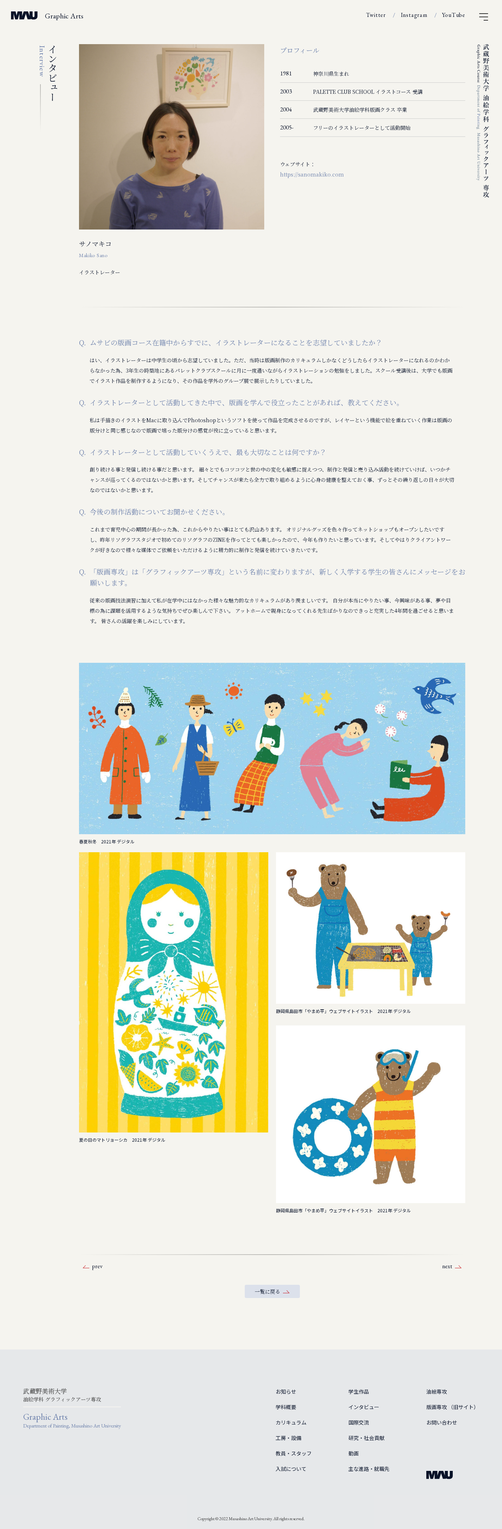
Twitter (376, 15)
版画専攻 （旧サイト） (452, 1407)
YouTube (453, 15)
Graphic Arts (64, 16)
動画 (353, 1453)
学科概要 (286, 1407)
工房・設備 (288, 1437)
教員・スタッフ (294, 1453)
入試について (291, 1468)
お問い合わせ (441, 1422)
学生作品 (358, 1391)
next (447, 1266)
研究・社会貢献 (366, 1437)
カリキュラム (291, 1422)
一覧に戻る (267, 1291)
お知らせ (286, 1391)
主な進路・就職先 (369, 1468)
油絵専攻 (436, 1391)
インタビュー (363, 1407)
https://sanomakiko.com (312, 174)
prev (97, 1266)
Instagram (414, 15)
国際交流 (358, 1422)
